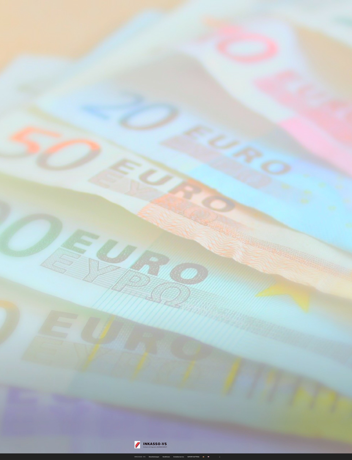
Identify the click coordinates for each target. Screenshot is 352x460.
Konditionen (166, 457)
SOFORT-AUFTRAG (193, 457)
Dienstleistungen (154, 457)
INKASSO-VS (155, 444)
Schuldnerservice (178, 457)
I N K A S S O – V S (139, 457)
